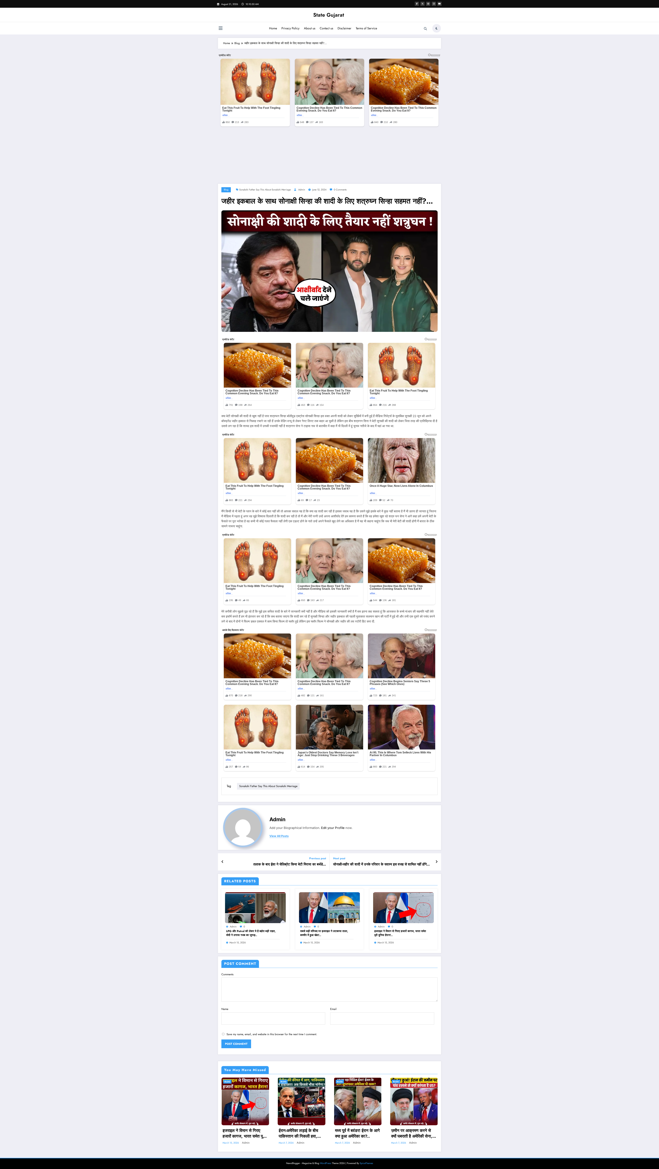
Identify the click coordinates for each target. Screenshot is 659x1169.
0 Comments (340, 189)
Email (333, 1009)
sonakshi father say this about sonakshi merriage (265, 189)
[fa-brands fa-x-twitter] (422, 4)
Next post (339, 858)
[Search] (425, 29)
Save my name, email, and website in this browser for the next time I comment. (272, 1034)
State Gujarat (328, 15)
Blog (226, 189)
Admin (301, 189)
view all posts (279, 836)
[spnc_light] (436, 28)
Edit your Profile (333, 828)
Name (224, 1009)
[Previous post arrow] (222, 862)
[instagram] (434, 4)
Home (273, 28)
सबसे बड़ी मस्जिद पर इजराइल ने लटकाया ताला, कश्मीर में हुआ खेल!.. (324, 933)
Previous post (317, 858)
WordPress (325, 1163)
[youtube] (439, 4)
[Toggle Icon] (220, 28)
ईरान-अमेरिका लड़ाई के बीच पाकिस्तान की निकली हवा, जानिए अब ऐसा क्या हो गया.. (299, 1133)
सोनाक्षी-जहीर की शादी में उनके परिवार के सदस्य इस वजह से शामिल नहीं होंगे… (381, 864)
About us (309, 28)
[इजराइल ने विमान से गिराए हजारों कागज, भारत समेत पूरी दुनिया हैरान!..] (403, 907)
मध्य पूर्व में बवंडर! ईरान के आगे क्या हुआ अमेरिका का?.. (357, 1133)
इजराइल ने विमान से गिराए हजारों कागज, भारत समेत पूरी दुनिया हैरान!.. (400, 933)
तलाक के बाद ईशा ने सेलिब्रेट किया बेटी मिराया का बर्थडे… (289, 864)
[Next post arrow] (437, 862)
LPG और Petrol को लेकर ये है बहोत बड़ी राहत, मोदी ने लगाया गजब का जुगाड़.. (251, 933)
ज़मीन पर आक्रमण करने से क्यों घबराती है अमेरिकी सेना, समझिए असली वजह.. (411, 1133)
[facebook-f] (417, 4)
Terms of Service (366, 28)
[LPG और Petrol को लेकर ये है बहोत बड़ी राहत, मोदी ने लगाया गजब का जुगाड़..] (255, 907)
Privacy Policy (290, 28)
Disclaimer (344, 28)
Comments (227, 974)
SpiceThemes (366, 1163)
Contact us (326, 28)
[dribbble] (428, 4)
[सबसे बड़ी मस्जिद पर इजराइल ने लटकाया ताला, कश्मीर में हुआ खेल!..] (329, 907)
